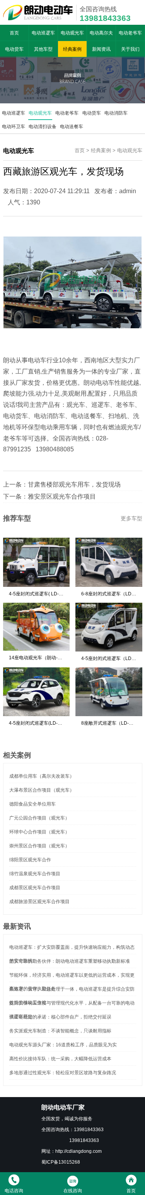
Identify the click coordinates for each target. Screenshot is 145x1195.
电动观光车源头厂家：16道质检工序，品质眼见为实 (63, 1044)
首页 (14, 32)
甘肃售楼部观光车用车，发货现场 (74, 484)
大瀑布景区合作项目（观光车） (41, 789)
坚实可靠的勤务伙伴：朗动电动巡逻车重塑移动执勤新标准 (69, 961)
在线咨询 (72, 1190)
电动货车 (14, 48)
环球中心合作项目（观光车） (39, 831)
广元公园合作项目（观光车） (39, 817)
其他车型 (43, 48)
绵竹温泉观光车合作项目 (34, 873)
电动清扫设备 (42, 126)
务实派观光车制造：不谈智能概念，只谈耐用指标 (60, 1030)
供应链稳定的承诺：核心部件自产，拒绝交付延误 (60, 1016)
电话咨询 (14, 1190)
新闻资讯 (101, 48)
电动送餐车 (71, 126)
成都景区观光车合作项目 (34, 887)
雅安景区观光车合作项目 (62, 496)
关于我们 (130, 48)
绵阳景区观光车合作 (30, 859)
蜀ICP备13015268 (60, 1161)
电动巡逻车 (43, 32)
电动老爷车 (130, 32)
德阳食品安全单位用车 (32, 803)
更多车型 (131, 518)
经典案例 (72, 48)
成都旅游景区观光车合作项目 (39, 901)
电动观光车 (72, 32)
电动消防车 (116, 112)
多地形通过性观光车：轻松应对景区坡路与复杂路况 (62, 1072)
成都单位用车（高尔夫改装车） (41, 775)
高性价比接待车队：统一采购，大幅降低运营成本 (60, 1058)
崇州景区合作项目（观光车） (39, 845)
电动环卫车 (13, 126)
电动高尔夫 (101, 32)
